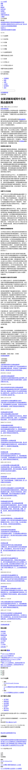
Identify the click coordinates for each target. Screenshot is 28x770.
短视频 (14, 22)
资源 (4, 29)
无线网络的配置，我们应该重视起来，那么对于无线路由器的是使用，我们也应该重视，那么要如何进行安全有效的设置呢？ (14, 469)
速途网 (19, 741)
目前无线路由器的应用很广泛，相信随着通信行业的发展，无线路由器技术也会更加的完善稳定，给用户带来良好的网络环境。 (14, 431)
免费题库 (14, 26)
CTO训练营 (21, 692)
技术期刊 (6, 86)
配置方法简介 (11, 400)
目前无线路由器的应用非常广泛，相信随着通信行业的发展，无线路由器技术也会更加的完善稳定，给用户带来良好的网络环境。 (14, 457)
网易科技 (13, 739)
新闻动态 (6, 701)
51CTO (6, 683)
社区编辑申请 (4, 92)
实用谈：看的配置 (12, 503)
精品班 (2, 7)
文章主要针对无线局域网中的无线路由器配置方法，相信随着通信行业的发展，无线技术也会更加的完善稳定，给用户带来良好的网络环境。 (14, 404)
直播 (14, 29)
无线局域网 (10, 412)
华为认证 (19, 24)
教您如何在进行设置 (11, 613)
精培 (11, 692)
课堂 (9, 29)
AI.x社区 (18, 764)
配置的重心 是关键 (12, 518)
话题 (5, 82)
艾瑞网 (11, 741)
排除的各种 (12, 387)
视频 (5, 80)
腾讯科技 (8, 739)
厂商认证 (24, 24)
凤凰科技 (18, 739)
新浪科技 (3, 739)
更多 (8, 650)
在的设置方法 (11, 427)
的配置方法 (10, 531)
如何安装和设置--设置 (13, 478)
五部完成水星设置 (11, 545)
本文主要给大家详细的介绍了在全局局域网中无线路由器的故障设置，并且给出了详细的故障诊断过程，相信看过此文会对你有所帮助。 (14, 368)
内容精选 (6, 78)
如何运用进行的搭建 (12, 488)
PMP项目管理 (8, 26)
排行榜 (10, 22)
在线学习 (3, 28)
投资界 (13, 745)
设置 (8, 440)
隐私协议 (6, 710)
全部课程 (3, 24)
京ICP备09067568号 (11, 722)
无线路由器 (4, 412)
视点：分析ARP (11, 588)
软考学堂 (21, 22)
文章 (2, 29)
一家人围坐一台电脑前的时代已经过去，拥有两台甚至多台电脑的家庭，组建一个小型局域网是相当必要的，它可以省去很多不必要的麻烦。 (14, 417)
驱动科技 (23, 739)
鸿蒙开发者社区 (5, 14)
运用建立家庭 (9, 414)
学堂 (2, 5)
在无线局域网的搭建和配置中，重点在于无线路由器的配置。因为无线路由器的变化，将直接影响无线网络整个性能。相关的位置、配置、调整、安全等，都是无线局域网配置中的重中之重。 (14, 508)
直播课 (17, 22)
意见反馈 (6, 705)
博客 (2, 3)
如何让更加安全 (11, 453)
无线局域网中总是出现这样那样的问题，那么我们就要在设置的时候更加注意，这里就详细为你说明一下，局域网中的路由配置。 (14, 444)
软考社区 (3, 9)
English (5, 706)
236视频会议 (20, 743)
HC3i (13, 683)
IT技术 (2, 26)
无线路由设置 (4, 452)
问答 (7, 29)
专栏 (12, 29)
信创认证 (14, 24)
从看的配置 (10, 465)
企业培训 (3, 13)
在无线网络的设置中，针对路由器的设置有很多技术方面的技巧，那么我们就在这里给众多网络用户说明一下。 (14, 535)
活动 (5, 87)
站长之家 (15, 741)
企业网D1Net (7, 745)
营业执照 (3, 733)
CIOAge (10, 683)
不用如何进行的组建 (11, 601)
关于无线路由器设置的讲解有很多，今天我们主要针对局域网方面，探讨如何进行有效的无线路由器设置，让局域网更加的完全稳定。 (14, 616)
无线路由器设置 (5, 624)
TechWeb (6, 741)
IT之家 (6, 743)
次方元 (17, 745)
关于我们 (6, 699)
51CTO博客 (7, 687)
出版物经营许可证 (11, 733)
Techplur (17, 683)
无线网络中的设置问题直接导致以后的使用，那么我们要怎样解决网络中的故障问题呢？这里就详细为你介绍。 (14, 379)
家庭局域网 (10, 425)
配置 (14, 529)
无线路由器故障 (5, 355)
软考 (10, 24)
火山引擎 (21, 745)
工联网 (10, 743)
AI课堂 (2, 16)
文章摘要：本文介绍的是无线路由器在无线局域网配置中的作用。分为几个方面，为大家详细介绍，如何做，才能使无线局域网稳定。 (14, 522)
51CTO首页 (4, 1)
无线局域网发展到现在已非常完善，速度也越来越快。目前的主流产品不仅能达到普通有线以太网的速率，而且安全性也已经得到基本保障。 (14, 579)
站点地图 (6, 703)
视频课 (2, 22)
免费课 (2, 11)
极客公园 (14, 743)
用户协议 (6, 708)
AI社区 (6, 84)
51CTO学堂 (7, 692)
